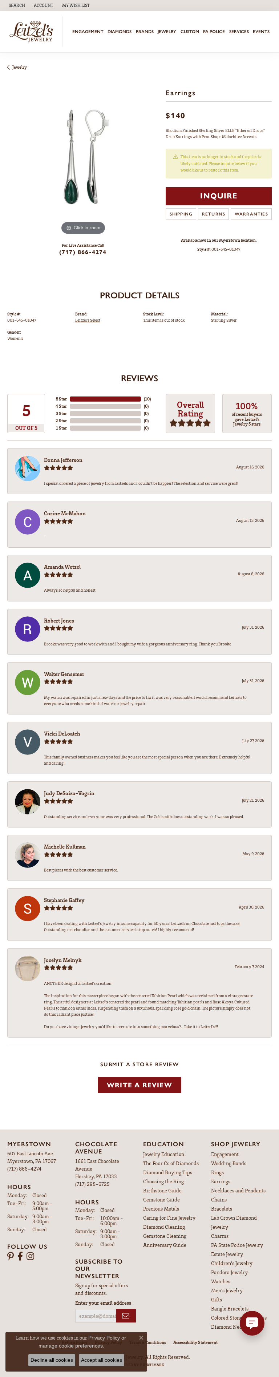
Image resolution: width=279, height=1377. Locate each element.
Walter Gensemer (64, 674)
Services (239, 31)
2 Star (61, 420)
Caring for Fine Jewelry (169, 1218)
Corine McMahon (65, 513)
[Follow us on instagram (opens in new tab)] (30, 1256)
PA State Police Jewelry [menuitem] (237, 1245)
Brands (145, 31)
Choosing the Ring (163, 1181)
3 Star (61, 413)
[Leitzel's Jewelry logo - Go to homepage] (33, 31)
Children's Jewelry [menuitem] (231, 1263)
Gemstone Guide (161, 1199)
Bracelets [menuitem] (221, 1208)
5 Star (61, 399)
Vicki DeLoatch (62, 733)
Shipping (181, 214)
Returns (213, 214)
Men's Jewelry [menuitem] (227, 1290)
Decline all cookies (52, 1360)
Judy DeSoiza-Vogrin (69, 793)
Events (261, 31)
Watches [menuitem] (220, 1281)
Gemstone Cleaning (164, 1236)
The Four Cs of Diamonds (171, 1163)
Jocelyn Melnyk (63, 960)
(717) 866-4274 (83, 252)
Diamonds (120, 31)
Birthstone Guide (162, 1190)
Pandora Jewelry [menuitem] (229, 1272)
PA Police (214, 31)
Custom (190, 31)
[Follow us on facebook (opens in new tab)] (20, 1256)
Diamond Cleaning (164, 1227)
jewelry (19, 67)
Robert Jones (59, 620)
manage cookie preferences (71, 1346)
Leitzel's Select (87, 320)
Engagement (88, 31)
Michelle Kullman (65, 846)
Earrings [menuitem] (220, 1181)
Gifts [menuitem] (216, 1299)
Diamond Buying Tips (167, 1172)
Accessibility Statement (195, 1342)
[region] (82, 161)
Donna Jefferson (63, 459)
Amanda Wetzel (62, 566)
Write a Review (139, 1085)
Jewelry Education (163, 1154)
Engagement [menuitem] (225, 1154)
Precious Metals (161, 1208)
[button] (16, 5)
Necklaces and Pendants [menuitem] (238, 1190)
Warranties (251, 214)
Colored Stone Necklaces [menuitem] (239, 1317)
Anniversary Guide (164, 1245)
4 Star (61, 406)
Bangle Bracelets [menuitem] (229, 1308)
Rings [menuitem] (217, 1172)
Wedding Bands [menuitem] (228, 1163)
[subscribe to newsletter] (126, 1315)
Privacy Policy (104, 1338)
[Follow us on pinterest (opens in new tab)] (10, 1256)
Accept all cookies (101, 1360)
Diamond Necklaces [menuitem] (233, 1327)
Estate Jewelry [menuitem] (227, 1254)
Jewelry (167, 31)
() (147, 399)
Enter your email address (103, 1303)
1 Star (61, 428)
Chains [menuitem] (219, 1199)
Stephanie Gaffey (64, 900)
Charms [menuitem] (220, 1236)
